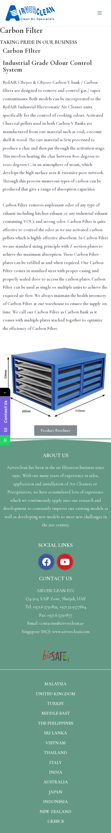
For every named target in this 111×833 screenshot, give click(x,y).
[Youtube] (65, 562)
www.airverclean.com (70, 631)
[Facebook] (46, 562)
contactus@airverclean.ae (61, 623)
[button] (55, 430)
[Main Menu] (99, 13)
